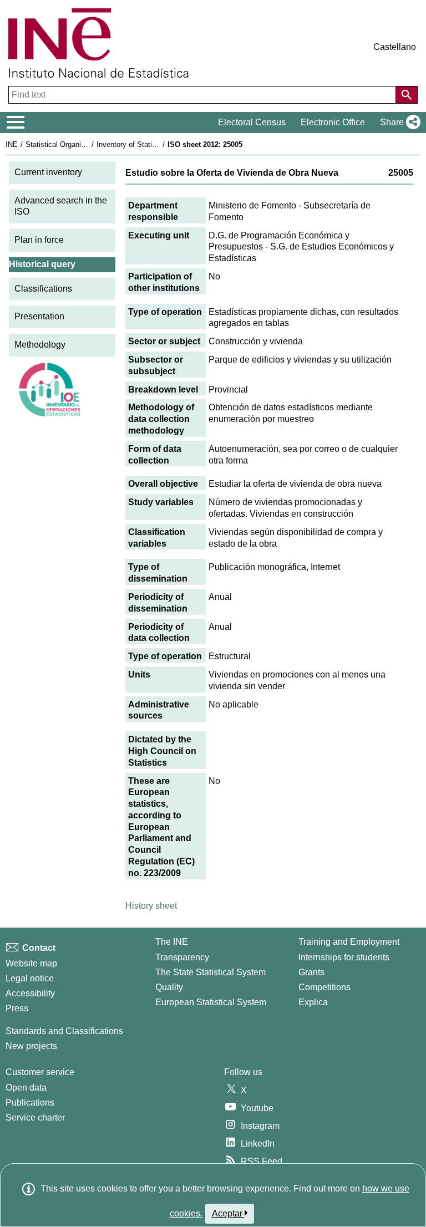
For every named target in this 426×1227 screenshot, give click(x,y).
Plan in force (39, 240)
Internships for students (343, 957)
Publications (30, 1102)
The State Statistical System (210, 972)
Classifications (43, 288)
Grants (311, 972)
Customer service (40, 1072)
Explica (313, 1002)
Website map (31, 963)
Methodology (39, 344)
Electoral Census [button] (252, 122)
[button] (398, 123)
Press (17, 1008)
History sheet (151, 905)
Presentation (39, 316)
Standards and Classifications (64, 1031)
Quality (169, 987)
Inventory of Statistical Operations (151, 144)
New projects (31, 1046)
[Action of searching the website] (406, 95)
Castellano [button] (394, 47)
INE (12, 144)
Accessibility (30, 993)
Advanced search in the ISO (60, 206)
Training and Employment (348, 941)
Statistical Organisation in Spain (77, 144)
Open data (26, 1087)
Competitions (324, 987)
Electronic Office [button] (333, 122)
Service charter (35, 1117)
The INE (171, 941)
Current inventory (48, 172)
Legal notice (30, 978)
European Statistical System (210, 1002)
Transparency (182, 957)
